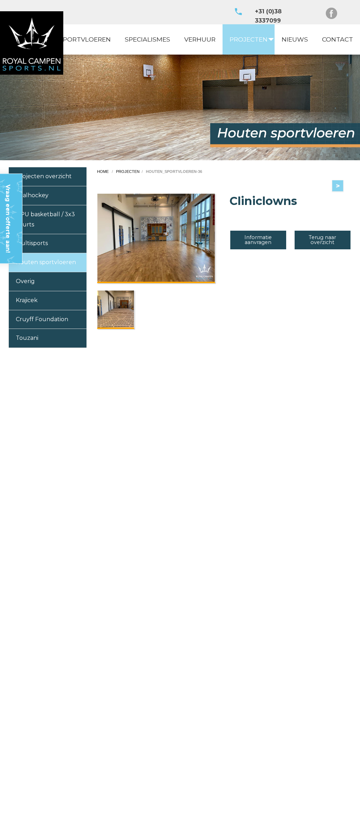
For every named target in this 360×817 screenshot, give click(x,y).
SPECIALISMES (147, 39)
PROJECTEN (249, 39)
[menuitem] (85, 39)
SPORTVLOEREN (85, 39)
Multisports (32, 243)
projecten (128, 171)
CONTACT (337, 39)
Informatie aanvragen (258, 239)
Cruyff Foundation (42, 319)
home (103, 171)
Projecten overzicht (44, 176)
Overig (25, 281)
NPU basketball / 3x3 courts (45, 219)
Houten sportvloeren (46, 262)
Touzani (27, 338)
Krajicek (27, 300)
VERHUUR (200, 39)
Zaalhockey (32, 195)
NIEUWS (295, 39)
